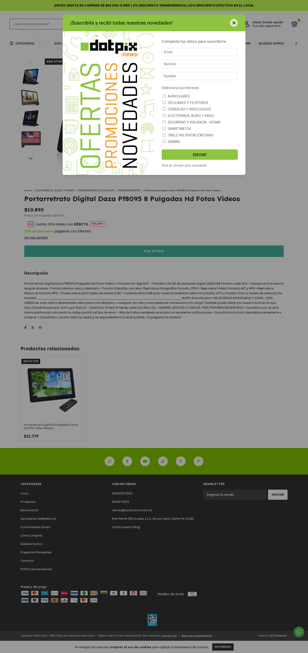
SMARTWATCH (179, 129)
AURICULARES (179, 96)
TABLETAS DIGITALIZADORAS (190, 135)
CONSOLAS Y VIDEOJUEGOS (189, 109)
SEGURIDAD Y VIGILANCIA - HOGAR (194, 122)
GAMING (174, 142)
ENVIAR (199, 154)
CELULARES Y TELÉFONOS (188, 103)
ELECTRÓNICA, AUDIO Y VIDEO (191, 116)
